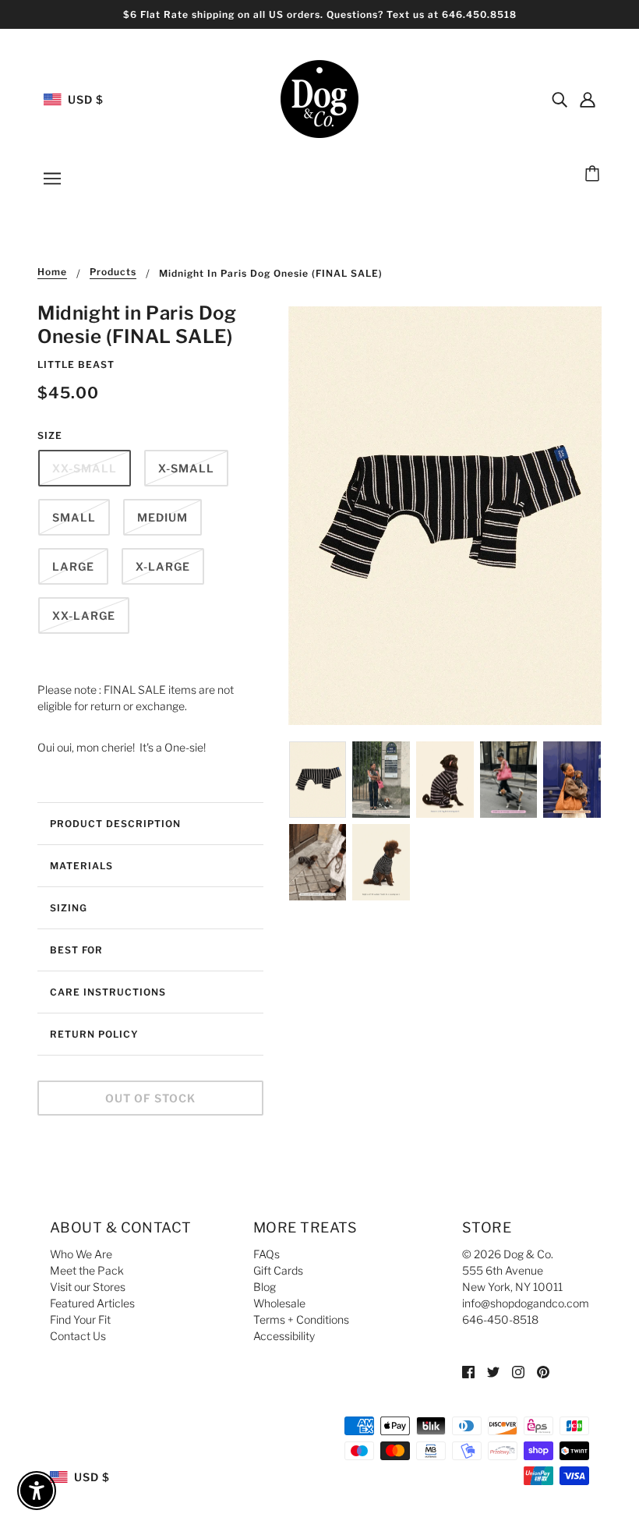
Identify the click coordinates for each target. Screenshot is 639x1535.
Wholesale (279, 1303)
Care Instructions (108, 992)
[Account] (588, 99)
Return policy (94, 1034)
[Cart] (594, 174)
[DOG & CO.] (319, 97)
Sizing (68, 908)
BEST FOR (76, 950)
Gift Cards (278, 1270)
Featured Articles (92, 1303)
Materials (81, 866)
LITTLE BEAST (76, 364)
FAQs (266, 1254)
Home (52, 272)
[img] (559, 99)
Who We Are (81, 1254)
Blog (264, 1286)
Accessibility (284, 1335)
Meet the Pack (87, 1270)
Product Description (115, 823)
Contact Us (78, 1335)
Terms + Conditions (301, 1319)
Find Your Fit (80, 1319)
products (113, 272)
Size (49, 435)
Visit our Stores (87, 1286)
